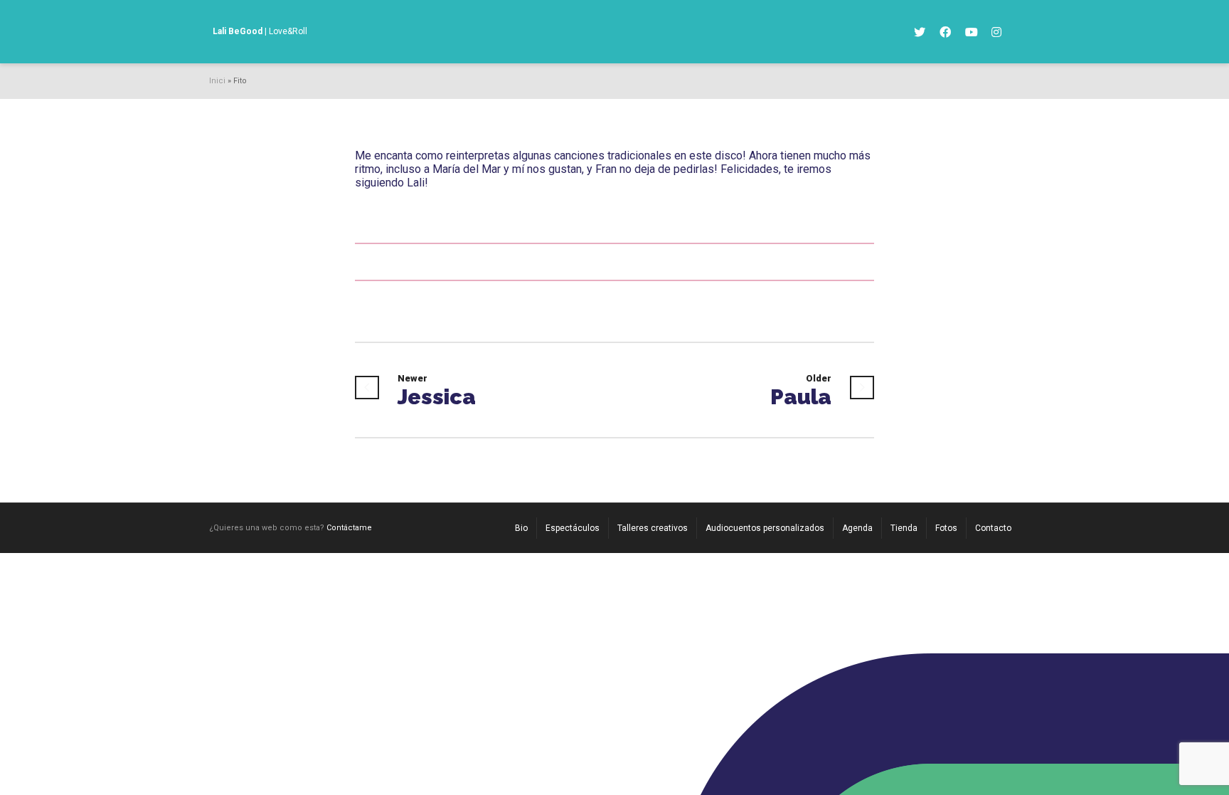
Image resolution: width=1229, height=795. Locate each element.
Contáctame (349, 527)
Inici (217, 80)
